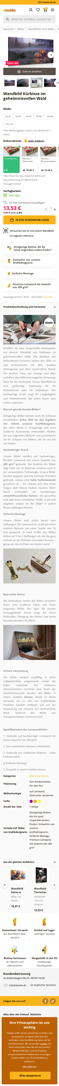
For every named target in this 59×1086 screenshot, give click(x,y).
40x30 (18, 116)
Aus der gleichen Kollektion (18, 862)
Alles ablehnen (30, 1066)
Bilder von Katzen (39, 775)
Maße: (7, 109)
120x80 (49, 116)
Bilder (21, 29)
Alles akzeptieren (30, 1075)
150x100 (9, 124)
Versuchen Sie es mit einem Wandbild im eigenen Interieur (32, 233)
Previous (5, 885)
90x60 (39, 116)
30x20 (8, 116)
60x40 (28, 116)
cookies (43, 1043)
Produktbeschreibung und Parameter (24, 306)
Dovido (48, 296)
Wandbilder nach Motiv (41, 29)
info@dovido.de (17, 985)
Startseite (8, 29)
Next (51, 54)
